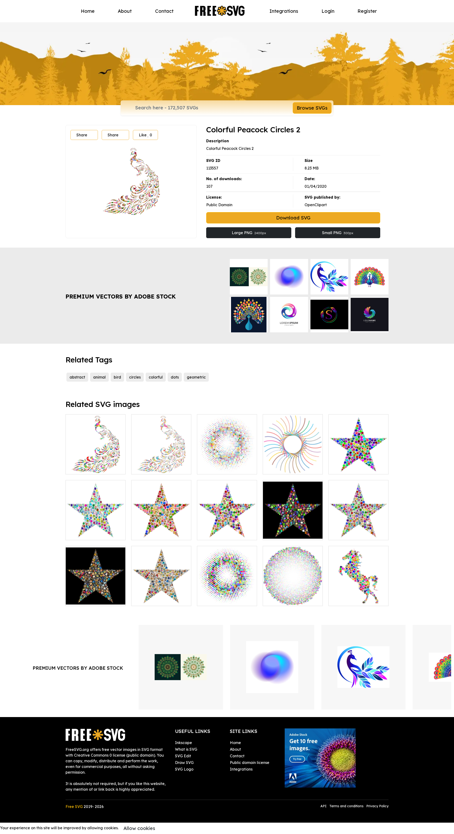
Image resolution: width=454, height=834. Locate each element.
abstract (77, 377)
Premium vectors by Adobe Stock (120, 296)
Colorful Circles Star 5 (90, 533)
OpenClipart (316, 204)
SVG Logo (184, 769)
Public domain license (249, 762)
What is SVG (186, 749)
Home (88, 11)
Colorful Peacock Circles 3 (160, 467)
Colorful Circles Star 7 (221, 533)
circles (135, 377)
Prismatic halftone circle (224, 599)
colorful (156, 377)
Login (328, 11)
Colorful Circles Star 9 (90, 599)
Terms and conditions (346, 806)
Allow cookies (139, 828)
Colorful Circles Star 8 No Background (358, 531)
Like (145, 135)
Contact (164, 11)
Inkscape (183, 742)
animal (99, 377)
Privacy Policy (377, 806)
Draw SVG (184, 762)
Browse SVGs (312, 108)
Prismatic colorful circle (223, 467)
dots (175, 377)
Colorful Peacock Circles (93, 467)
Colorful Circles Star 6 (156, 533)
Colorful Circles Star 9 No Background (161, 596)
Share (81, 135)
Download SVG (293, 218)
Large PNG (249, 232)
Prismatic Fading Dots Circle (293, 596)
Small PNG (337, 232)
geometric (196, 377)
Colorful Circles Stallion (355, 599)
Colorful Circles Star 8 (287, 533)
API (323, 806)
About (125, 11)
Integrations (284, 11)
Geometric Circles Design (291, 467)
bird (117, 377)
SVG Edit (183, 756)
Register (367, 11)
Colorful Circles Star (352, 467)
